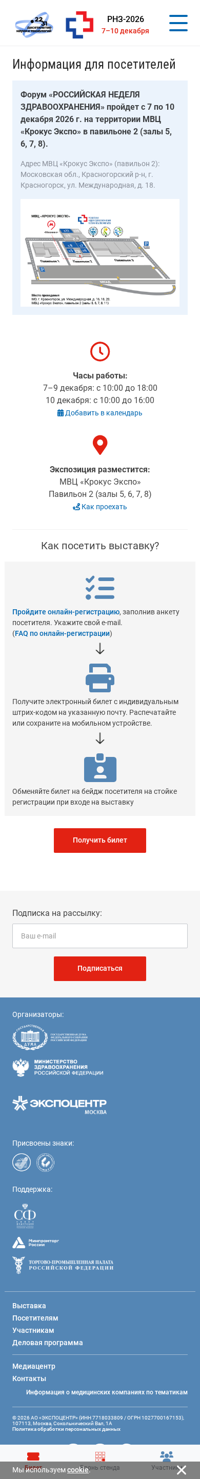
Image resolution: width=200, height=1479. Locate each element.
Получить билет (100, 840)
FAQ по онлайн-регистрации (62, 633)
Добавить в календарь (103, 413)
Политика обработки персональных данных (66, 1429)
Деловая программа (47, 1342)
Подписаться (100, 968)
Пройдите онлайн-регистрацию (65, 612)
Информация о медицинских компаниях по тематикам (107, 1392)
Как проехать (103, 507)
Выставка (29, 1306)
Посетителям (35, 1318)
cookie (78, 1470)
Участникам (33, 1330)
